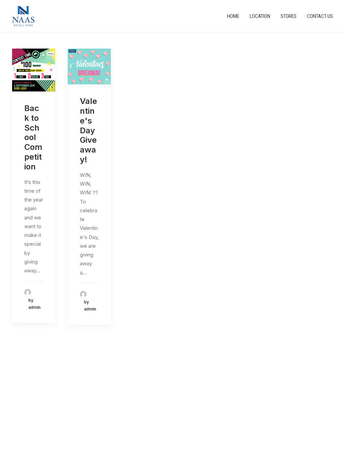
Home (233, 16)
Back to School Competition (33, 137)
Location (260, 16)
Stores (288, 16)
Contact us (320, 16)
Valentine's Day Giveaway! (88, 130)
